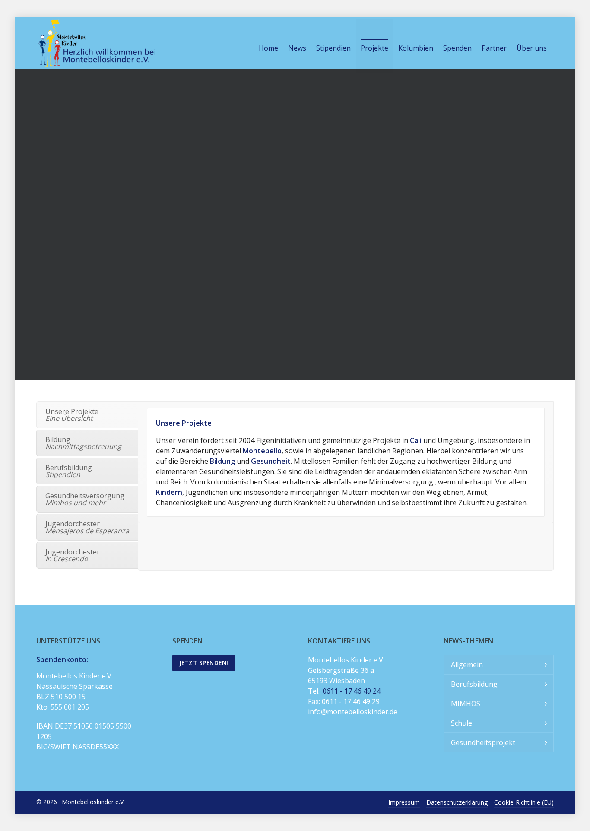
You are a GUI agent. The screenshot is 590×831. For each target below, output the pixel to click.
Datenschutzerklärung (457, 802)
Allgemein (467, 664)
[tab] (87, 414)
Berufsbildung (474, 684)
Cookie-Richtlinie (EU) (524, 802)
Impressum (404, 802)
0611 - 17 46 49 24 (352, 691)
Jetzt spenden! (203, 663)
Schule (461, 723)
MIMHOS (465, 703)
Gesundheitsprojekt (483, 742)
